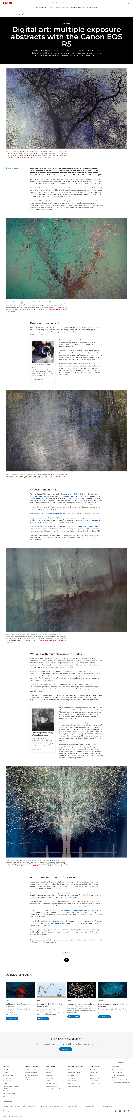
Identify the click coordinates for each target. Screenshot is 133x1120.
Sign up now (66, 1049)
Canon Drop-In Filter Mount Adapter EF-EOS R (83, 527)
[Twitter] (124, 1111)
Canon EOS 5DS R (36, 496)
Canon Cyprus (7, 1111)
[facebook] (115, 1111)
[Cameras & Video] (48, 8)
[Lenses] (54, 8)
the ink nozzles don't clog (60, 923)
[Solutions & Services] (85, 8)
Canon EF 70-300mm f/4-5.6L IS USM (24, 155)
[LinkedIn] (120, 1111)
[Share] (66, 960)
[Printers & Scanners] (70, 8)
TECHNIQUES (66, 23)
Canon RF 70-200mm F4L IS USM (45, 513)
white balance (85, 736)
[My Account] (128, 3)
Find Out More (12, 1018)
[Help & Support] (97, 8)
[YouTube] (128, 1111)
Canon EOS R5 (35, 175)
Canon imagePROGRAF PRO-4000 (79, 910)
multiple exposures (85, 201)
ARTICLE (8, 1001)
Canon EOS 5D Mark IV (73, 494)
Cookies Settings (107, 1106)
